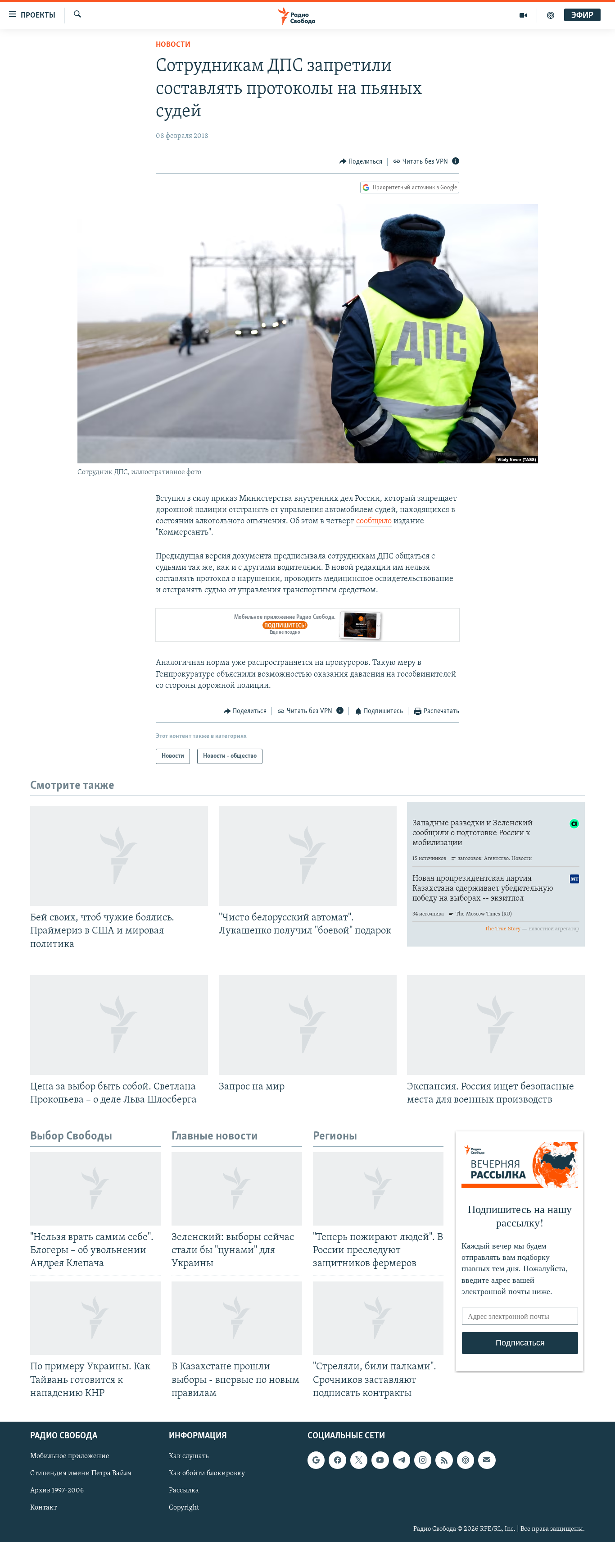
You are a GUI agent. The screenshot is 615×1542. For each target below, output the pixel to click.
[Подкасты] (465, 1460)
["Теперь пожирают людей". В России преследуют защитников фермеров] (378, 1189)
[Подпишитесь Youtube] (380, 1460)
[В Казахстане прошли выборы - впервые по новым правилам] (237, 1318)
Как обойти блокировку (207, 1473)
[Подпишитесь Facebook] (337, 1460)
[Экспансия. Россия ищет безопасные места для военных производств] (496, 1025)
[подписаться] (486, 1460)
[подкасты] (550, 15)
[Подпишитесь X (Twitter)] (358, 1460)
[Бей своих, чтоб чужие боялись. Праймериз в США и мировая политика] (119, 856)
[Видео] (523, 15)
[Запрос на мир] (308, 1025)
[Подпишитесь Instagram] (422, 1460)
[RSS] (443, 1460)
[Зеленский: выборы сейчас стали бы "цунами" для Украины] (237, 1189)
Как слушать (188, 1456)
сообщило (374, 521)
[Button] (361, 162)
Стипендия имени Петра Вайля (80, 1473)
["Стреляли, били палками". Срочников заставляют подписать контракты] (378, 1318)
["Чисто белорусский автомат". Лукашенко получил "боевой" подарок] (308, 856)
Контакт (43, 1507)
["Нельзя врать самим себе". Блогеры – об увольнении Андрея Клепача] (95, 1189)
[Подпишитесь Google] (316, 1460)
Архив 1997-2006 (57, 1490)
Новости (173, 45)
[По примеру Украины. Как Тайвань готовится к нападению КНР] (95, 1318)
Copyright (184, 1507)
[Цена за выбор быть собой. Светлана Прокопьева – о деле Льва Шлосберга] (119, 1025)
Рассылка (184, 1490)
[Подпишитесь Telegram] (401, 1460)
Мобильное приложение (69, 1456)
